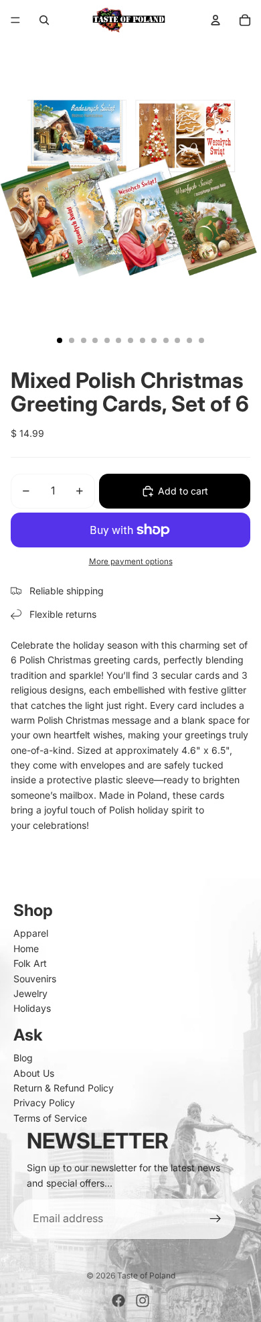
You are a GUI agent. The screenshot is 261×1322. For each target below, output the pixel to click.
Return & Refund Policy (63, 1088)
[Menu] (15, 20)
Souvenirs (34, 978)
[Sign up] (215, 1219)
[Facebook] (118, 1301)
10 (166, 340)
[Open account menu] (215, 20)
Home (26, 948)
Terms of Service (50, 1118)
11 (177, 340)
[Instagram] (143, 1301)
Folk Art (30, 963)
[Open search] (44, 20)
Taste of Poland (146, 1275)
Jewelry (30, 993)
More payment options (131, 561)
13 (201, 340)
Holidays (32, 1008)
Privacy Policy (44, 1102)
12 (189, 340)
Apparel (30, 933)
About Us (33, 1073)
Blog (23, 1057)
